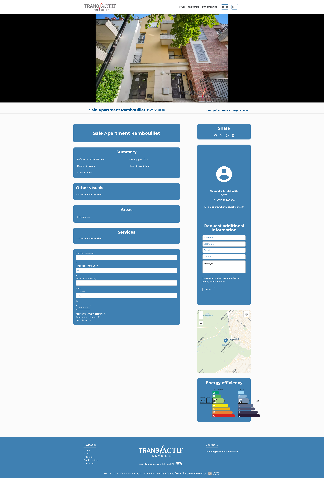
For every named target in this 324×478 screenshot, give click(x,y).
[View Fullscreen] (201, 323)
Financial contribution (87, 266)
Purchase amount (85, 253)
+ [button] (201, 313)
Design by (216, 473)
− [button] (201, 317)
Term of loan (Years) (86, 278)
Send (208, 289)
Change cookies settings (194, 473)
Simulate (83, 307)
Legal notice (142, 473)
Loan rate (80, 291)
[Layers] (246, 314)
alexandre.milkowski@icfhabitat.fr (226, 207)
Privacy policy (157, 473)
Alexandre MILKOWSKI (224, 191)
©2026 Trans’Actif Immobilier (118, 473)
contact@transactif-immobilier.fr (223, 451)
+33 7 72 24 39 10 (226, 200)
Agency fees (173, 473)
